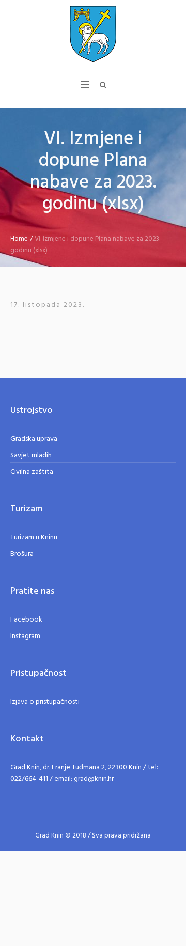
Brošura (22, 554)
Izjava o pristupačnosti (45, 702)
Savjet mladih (31, 455)
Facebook (26, 620)
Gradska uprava (33, 439)
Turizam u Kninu (33, 538)
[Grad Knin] (93, 33)
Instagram (25, 636)
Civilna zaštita (31, 472)
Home (19, 239)
